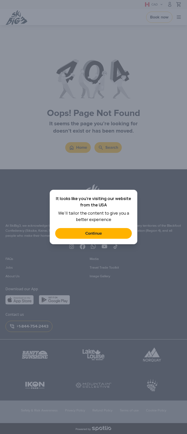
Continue (93, 233)
